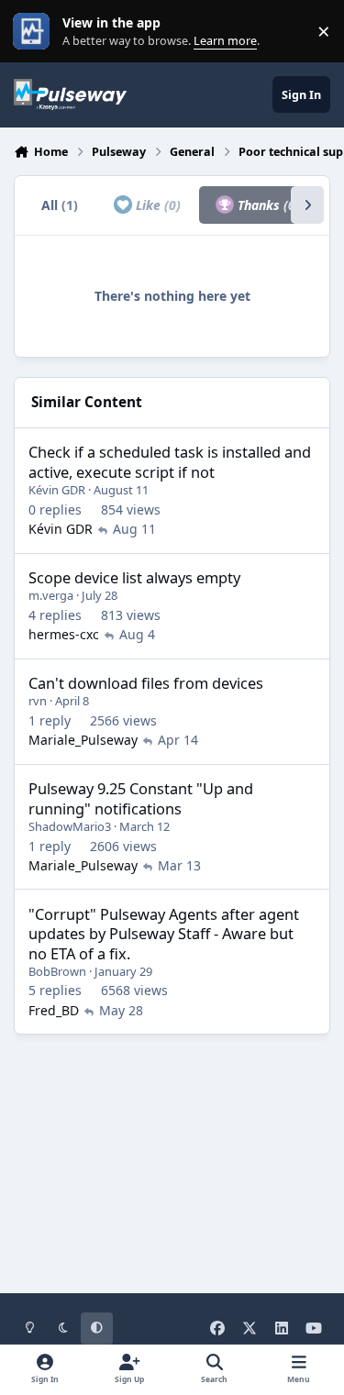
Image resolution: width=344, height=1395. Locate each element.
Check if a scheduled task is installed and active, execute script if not (169, 461)
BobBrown (57, 971)
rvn (37, 700)
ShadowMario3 (69, 826)
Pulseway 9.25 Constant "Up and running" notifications (140, 798)
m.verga (50, 595)
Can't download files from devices (145, 682)
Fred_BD (53, 1010)
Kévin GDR (56, 490)
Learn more (35, 31)
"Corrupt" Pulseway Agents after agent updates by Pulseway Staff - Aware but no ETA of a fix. (163, 933)
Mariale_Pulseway (83, 739)
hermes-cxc (63, 634)
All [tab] (59, 205)
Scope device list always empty (134, 577)
